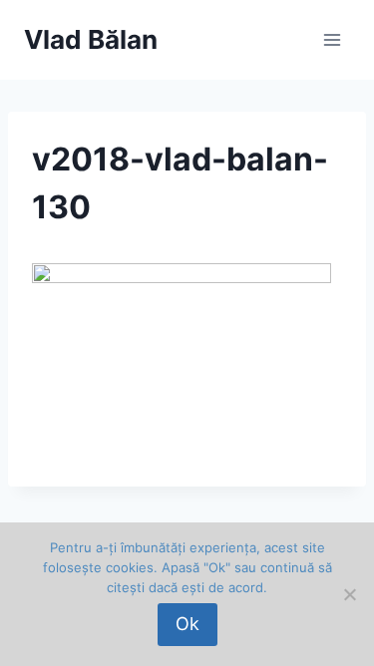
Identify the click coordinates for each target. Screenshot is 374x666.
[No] (349, 594)
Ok (187, 623)
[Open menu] (331, 39)
